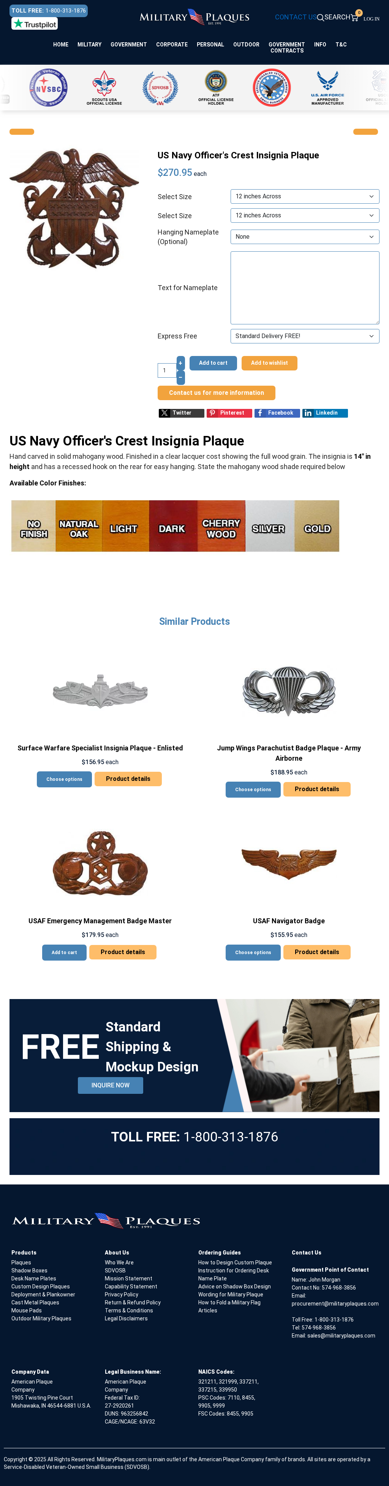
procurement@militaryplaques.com (335, 1304)
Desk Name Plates (33, 1278)
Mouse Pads (26, 1310)
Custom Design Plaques (40, 1286)
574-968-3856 (339, 1288)
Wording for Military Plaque (230, 1294)
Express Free (177, 336)
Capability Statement (131, 1286)
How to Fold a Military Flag (229, 1302)
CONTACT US (296, 17)
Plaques (21, 1262)
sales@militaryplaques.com (341, 1336)
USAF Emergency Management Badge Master (100, 921)
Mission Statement (128, 1278)
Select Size (175, 197)
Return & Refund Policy (133, 1302)
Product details (128, 778)
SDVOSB (115, 1270)
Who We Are (119, 1262)
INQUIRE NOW (111, 1085)
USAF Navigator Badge (289, 921)
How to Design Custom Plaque (235, 1262)
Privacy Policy (121, 1294)
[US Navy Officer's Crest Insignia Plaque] (74, 209)
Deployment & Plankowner (43, 1294)
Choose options (64, 779)
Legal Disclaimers (126, 1318)
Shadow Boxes (29, 1270)
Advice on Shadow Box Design (234, 1286)
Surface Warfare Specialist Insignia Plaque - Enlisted (100, 748)
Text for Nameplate (188, 288)
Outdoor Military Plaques (41, 1318)
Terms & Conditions (129, 1310)
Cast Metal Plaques (35, 1302)
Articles (207, 1310)
